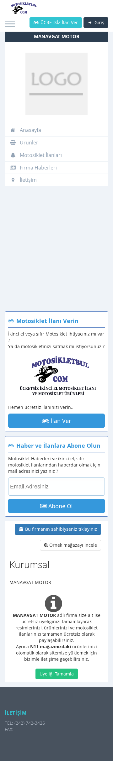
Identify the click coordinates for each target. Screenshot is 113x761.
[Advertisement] (56, 251)
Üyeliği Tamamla (57, 674)
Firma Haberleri (38, 167)
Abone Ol (60, 506)
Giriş (98, 22)
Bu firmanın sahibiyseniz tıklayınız (60, 529)
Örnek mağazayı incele (72, 545)
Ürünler (28, 142)
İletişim (28, 179)
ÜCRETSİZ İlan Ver (58, 22)
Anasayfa (30, 130)
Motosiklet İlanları (40, 155)
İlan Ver (60, 421)
